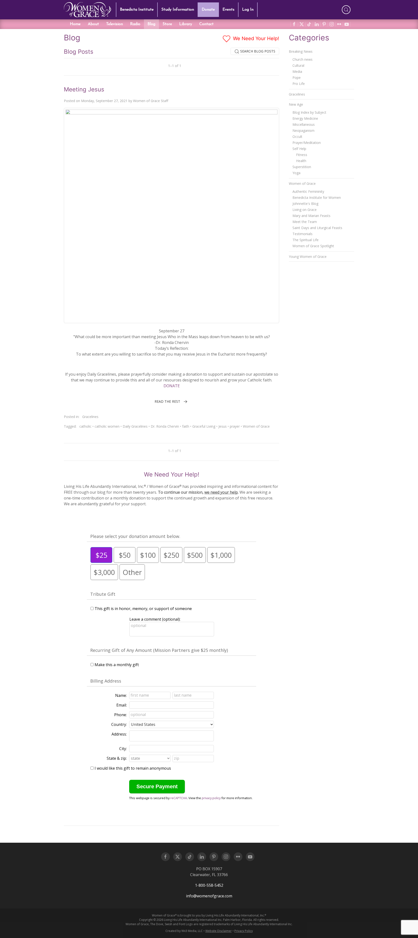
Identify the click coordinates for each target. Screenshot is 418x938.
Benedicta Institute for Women (316, 197)
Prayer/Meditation (306, 142)
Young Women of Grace (308, 256)
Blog (151, 24)
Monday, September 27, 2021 (104, 100)
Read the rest (167, 401)
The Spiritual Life (305, 240)
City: (123, 748)
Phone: (120, 714)
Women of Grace (256, 426)
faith (185, 426)
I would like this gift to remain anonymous (133, 768)
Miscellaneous (303, 124)
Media (297, 71)
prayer (235, 426)
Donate (208, 10)
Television (114, 24)
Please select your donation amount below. (135, 536)
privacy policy (211, 798)
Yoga (296, 173)
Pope (296, 77)
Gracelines (90, 416)
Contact (206, 24)
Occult (297, 136)
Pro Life (298, 83)
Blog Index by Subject (309, 112)
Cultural (298, 65)
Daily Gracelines (135, 426)
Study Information (177, 10)
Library (185, 24)
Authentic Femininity (308, 191)
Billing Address (105, 681)
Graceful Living (203, 426)
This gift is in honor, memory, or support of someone (143, 608)
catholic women (107, 426)
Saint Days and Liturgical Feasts (317, 227)
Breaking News (301, 51)
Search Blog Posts (257, 51)
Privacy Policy (243, 931)
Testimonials (302, 233)
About (93, 24)
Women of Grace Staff (150, 100)
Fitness (301, 154)
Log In (248, 10)
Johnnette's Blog (305, 203)
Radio (135, 24)
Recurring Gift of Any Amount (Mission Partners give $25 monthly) (159, 650)
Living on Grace (304, 209)
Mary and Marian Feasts (311, 215)
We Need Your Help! (255, 38)
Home (75, 24)
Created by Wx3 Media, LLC (184, 931)
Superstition (301, 166)
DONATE (172, 385)
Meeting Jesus (84, 89)
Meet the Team (304, 221)
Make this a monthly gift (117, 664)
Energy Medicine (305, 118)
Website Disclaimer (218, 931)
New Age (296, 104)
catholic (85, 426)
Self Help (299, 148)
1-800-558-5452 (209, 885)
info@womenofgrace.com (209, 896)
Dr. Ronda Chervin (165, 426)
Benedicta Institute (137, 10)
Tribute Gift (102, 594)
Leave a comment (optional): (154, 619)
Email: (121, 705)
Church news (302, 59)
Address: (119, 734)
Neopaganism (303, 130)
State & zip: (117, 758)
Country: (119, 724)
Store (167, 24)
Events (228, 10)
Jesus (222, 426)
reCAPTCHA (178, 798)
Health (301, 160)
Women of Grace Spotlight (313, 246)
